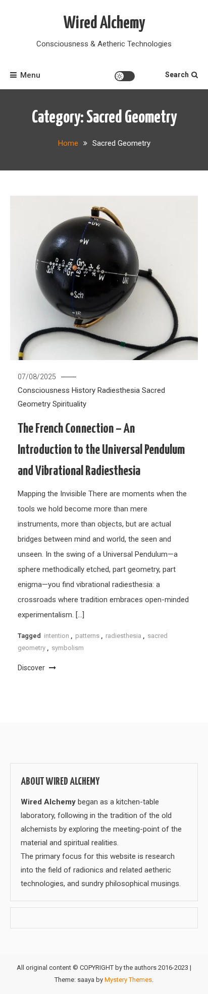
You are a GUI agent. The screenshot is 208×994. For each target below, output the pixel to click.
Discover (32, 668)
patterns (87, 635)
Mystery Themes (128, 979)
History (83, 390)
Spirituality (69, 403)
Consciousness (44, 390)
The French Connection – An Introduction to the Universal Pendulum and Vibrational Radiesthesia (101, 450)
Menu (30, 75)
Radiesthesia (118, 390)
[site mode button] (125, 76)
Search (177, 75)
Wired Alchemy (104, 23)
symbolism (67, 648)
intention (56, 635)
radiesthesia (123, 635)
